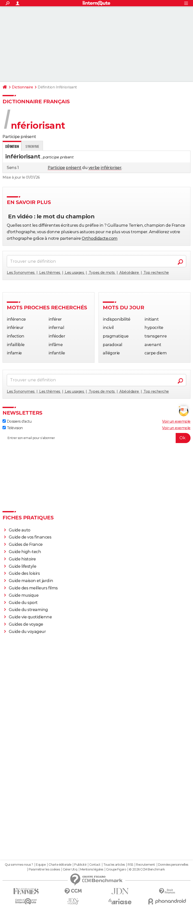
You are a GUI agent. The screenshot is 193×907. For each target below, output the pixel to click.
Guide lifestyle (22, 566)
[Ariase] (119, 901)
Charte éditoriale (60, 864)
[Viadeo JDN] (73, 901)
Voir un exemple (176, 421)
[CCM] (73, 891)
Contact (95, 864)
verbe (94, 167)
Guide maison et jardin (31, 580)
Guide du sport (23, 602)
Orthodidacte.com (99, 238)
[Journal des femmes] (26, 891)
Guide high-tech (25, 551)
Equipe (40, 864)
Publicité (80, 864)
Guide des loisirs (24, 573)
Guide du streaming (28, 609)
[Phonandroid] (166, 901)
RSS (130, 864)
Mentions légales (91, 869)
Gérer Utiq (70, 869)
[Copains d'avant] (26, 901)
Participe (56, 167)
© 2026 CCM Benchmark (147, 869)
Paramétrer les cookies (44, 869)
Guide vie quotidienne (30, 617)
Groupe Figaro (116, 869)
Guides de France (26, 544)
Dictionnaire (22, 87)
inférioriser (111, 167)
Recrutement (145, 864)
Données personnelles (173, 864)
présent (73, 167)
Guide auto (19, 530)
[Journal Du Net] (119, 891)
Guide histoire (22, 559)
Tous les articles (114, 864)
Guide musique (24, 595)
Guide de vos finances (30, 537)
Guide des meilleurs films (33, 588)
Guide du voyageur (27, 631)
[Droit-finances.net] (166, 891)
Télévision (14, 428)
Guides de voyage (26, 624)
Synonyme (32, 146)
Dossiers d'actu (18, 421)
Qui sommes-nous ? (19, 864)
